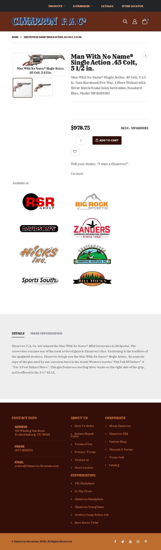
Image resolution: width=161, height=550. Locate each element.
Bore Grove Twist (86, 522)
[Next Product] (145, 55)
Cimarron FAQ (118, 433)
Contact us (82, 459)
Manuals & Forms (121, 449)
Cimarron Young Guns (89, 507)
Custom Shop (118, 441)
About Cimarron (120, 426)
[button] (63, 61)
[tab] (21, 332)
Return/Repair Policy (82, 435)
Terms (91, 452)
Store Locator (84, 467)
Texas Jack (116, 457)
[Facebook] (115, 542)
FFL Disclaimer (85, 483)
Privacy (80, 452)
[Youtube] (130, 542)
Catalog (114, 465)
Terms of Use (83, 444)
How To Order (84, 426)
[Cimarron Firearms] (49, 21)
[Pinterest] (146, 542)
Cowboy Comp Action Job (92, 514)
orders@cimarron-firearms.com (37, 466)
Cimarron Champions (89, 499)
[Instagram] (138, 542)
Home (15, 37)
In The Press (83, 491)
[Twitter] (123, 542)
